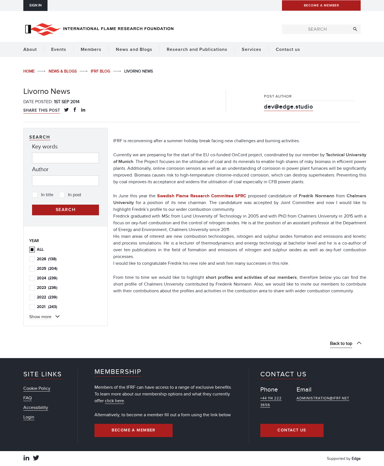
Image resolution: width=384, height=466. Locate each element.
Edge (356, 458)
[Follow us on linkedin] (26, 458)
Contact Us (291, 430)
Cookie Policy (36, 388)
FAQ (27, 398)
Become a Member (133, 430)
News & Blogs (63, 71)
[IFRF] (99, 28)
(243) (47, 306)
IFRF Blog (101, 71)
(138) (47, 259)
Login (28, 417)
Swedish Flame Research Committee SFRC (202, 196)
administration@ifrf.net (323, 398)
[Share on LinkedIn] (83, 110)
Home (29, 71)
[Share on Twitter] (66, 110)
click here (114, 401)
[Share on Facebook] (75, 110)
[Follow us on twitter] (36, 458)
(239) (47, 278)
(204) (47, 268)
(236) (47, 287)
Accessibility (35, 407)
